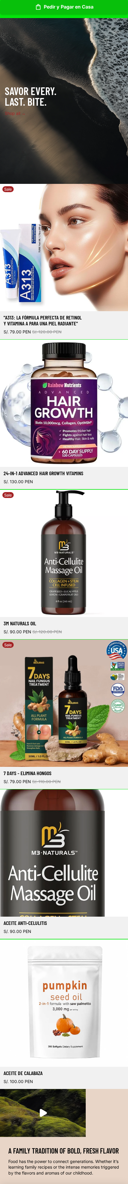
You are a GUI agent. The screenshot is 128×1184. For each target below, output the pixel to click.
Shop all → (15, 113)
